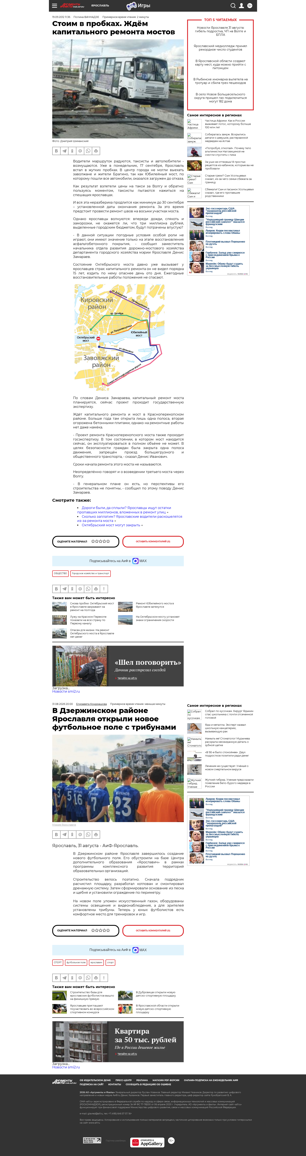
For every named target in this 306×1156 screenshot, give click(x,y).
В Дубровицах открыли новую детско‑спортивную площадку (156, 994)
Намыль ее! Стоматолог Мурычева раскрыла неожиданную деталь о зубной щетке (227, 742)
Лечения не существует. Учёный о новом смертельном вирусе (227, 767)
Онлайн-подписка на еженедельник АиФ (211, 1080)
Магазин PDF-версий (166, 1080)
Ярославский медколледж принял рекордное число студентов (220, 47)
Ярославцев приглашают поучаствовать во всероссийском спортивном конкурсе (92, 1009)
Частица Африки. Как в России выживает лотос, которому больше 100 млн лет (228, 124)
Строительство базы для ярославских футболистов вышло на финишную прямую (92, 995)
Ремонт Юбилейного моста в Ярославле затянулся (155, 605)
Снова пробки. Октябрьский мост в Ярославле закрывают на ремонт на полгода (92, 607)
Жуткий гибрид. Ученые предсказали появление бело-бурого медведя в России (229, 783)
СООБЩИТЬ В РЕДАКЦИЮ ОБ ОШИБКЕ (148, 1084)
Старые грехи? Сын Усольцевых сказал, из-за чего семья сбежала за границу (228, 179)
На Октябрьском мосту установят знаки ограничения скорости (158, 618)
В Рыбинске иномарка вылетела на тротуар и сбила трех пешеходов (220, 81)
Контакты (114, 1084)
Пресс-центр (124, 1080)
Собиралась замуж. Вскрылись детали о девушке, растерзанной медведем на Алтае (226, 138)
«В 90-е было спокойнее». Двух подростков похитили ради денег (227, 754)
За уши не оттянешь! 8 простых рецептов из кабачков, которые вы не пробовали (229, 165)
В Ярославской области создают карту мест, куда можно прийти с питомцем (220, 64)
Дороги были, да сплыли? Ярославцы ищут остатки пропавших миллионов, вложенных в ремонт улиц (124, 510)
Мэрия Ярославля (64, 824)
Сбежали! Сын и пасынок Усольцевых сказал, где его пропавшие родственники (229, 193)
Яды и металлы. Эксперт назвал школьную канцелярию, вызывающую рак (225, 728)
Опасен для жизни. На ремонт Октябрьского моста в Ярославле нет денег (92, 633)
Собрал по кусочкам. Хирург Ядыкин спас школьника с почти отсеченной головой (229, 714)
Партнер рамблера (116, 1140)
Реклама (142, 1080)
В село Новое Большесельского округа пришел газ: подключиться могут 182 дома (220, 98)
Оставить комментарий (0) (153, 541)
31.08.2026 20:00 (62, 704)
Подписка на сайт (91, 1084)
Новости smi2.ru (66, 691)
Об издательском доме (95, 1080)
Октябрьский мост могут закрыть (111, 525)
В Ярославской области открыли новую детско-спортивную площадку (157, 1009)
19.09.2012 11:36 (61, 17)
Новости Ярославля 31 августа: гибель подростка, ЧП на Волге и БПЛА (220, 31)
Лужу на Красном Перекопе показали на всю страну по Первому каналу (88, 620)
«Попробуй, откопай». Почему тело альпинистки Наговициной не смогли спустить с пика (228, 151)
